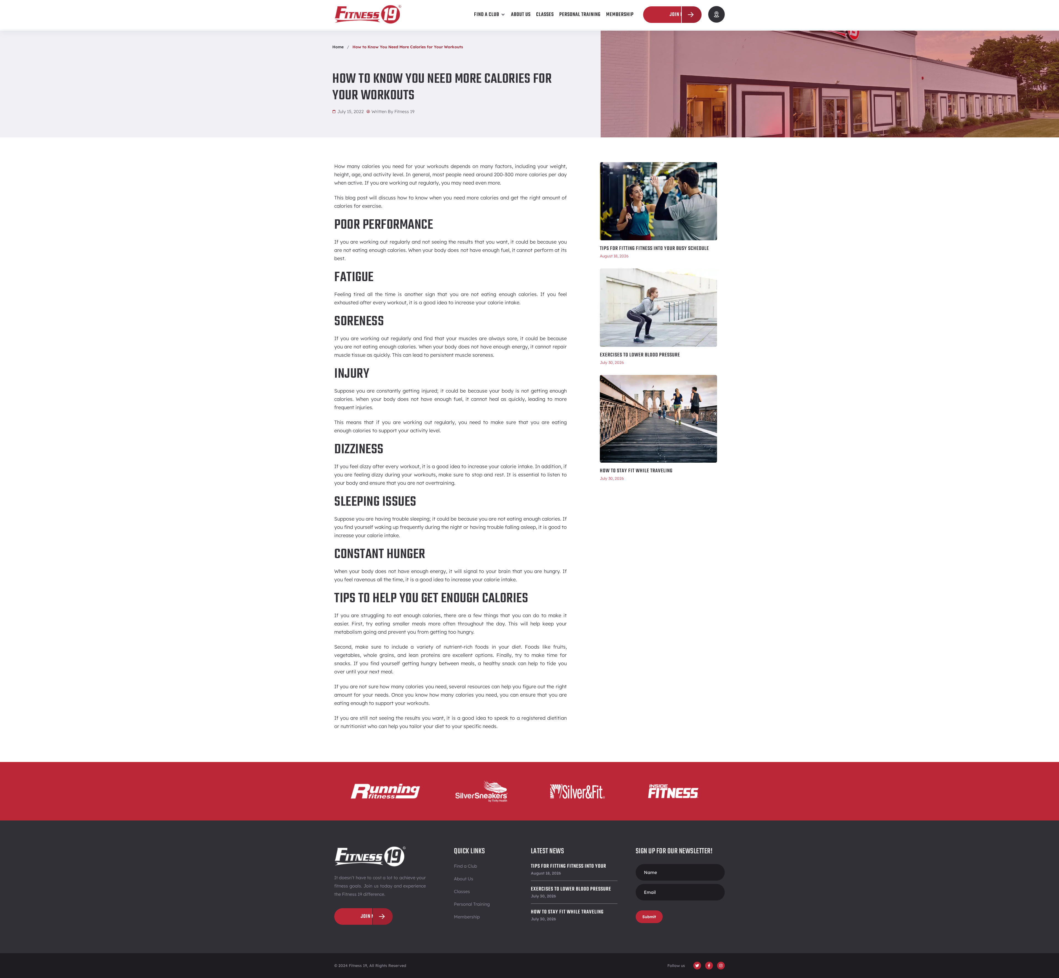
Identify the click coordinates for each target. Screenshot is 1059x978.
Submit (649, 916)
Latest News (547, 851)
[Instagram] (721, 965)
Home (338, 46)
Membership (467, 917)
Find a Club (465, 866)
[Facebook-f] (709, 965)
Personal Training (472, 904)
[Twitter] (697, 965)
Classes (462, 891)
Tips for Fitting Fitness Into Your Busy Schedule (654, 248)
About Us (463, 878)
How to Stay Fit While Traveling (636, 471)
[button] (489, 14)
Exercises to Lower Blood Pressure (640, 355)
